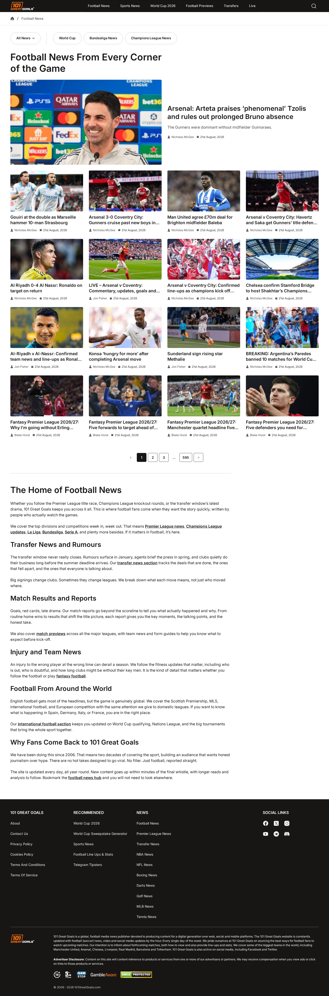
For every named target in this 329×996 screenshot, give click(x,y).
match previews (51, 633)
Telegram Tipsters (87, 865)
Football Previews (199, 6)
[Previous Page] (130, 457)
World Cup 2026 (162, 6)
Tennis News (146, 917)
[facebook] (266, 823)
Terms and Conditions (27, 865)
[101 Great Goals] (26, 962)
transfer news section (137, 563)
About (15, 823)
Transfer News (148, 844)
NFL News (144, 865)
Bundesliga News (103, 38)
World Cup (67, 38)
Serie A (71, 532)
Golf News (144, 896)
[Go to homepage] (22, 6)
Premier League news (164, 526)
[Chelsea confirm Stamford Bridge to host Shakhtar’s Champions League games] (282, 259)
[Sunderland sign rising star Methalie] (203, 327)
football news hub (84, 777)
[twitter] (276, 823)
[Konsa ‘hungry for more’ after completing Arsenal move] (125, 327)
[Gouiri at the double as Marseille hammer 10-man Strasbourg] (46, 190)
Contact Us (19, 834)
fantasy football (71, 676)
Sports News (130, 6)
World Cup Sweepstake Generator (100, 834)
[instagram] (287, 823)
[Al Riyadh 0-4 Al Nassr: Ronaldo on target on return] (46, 259)
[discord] (287, 834)
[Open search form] (314, 6)
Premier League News (154, 834)
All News (23, 38)
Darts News (146, 885)
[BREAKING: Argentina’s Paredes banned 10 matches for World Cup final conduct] (282, 327)
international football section (44, 724)
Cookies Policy (21, 854)
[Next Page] (198, 457)
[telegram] (276, 834)
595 (186, 457)
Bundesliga (52, 532)
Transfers (231, 6)
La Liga (33, 532)
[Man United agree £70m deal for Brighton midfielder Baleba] (203, 190)
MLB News (145, 906)
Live (252, 6)
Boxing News (147, 875)
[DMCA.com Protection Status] (136, 976)
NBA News (145, 854)
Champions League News (151, 38)
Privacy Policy (21, 844)
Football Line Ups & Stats (93, 854)
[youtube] (266, 834)
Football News (99, 6)
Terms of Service (24, 875)
